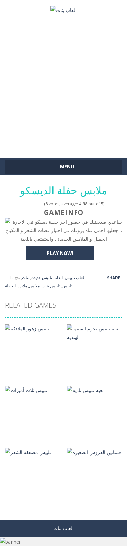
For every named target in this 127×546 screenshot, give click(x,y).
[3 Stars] (32, 204)
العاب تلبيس (75, 277)
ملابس (34, 286)
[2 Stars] (27, 204)
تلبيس (67, 286)
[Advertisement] (63, 82)
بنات (25, 277)
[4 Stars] (36, 204)
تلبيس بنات (51, 286)
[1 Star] (23, 204)
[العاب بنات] (63, 9)
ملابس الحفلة (16, 286)
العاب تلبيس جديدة (47, 277)
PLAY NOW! (60, 253)
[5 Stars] (41, 204)
